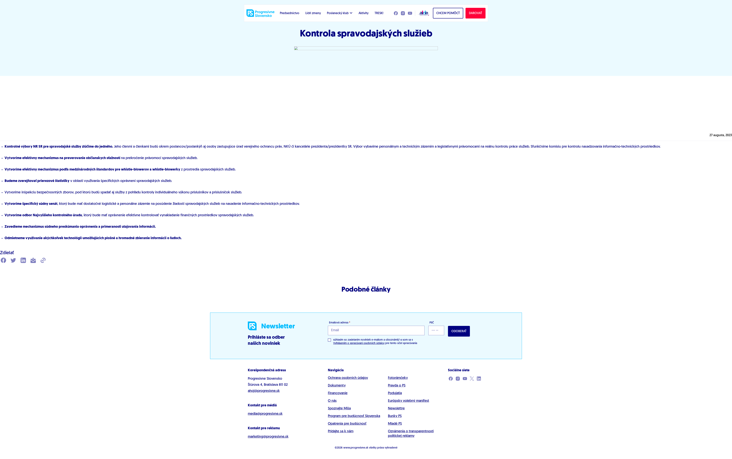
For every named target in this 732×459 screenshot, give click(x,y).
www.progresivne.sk (355, 447)
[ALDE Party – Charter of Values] (423, 13)
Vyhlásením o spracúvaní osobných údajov (358, 343)
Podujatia (395, 393)
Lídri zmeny (313, 13)
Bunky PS (395, 416)
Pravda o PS (396, 385)
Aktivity (363, 13)
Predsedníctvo (289, 13)
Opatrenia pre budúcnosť (347, 424)
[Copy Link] (43, 261)
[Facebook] (3, 261)
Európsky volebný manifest (408, 401)
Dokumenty (337, 385)
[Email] (33, 261)
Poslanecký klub (338, 13)
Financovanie (338, 393)
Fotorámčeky (398, 378)
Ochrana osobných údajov (348, 378)
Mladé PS (395, 424)
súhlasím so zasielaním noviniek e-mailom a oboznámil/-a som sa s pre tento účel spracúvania (375, 341)
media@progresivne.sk (265, 414)
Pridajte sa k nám (340, 431)
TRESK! (379, 13)
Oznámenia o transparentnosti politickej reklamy (411, 434)
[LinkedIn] (23, 261)
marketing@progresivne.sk (268, 437)
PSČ (431, 322)
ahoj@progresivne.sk (264, 391)
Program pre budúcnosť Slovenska (354, 416)
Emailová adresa (339, 322)
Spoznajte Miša (339, 408)
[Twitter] (13, 261)
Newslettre (396, 408)
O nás (332, 401)
